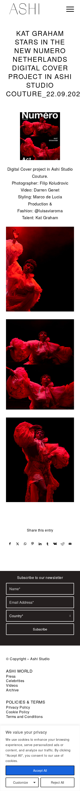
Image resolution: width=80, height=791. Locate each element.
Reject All (57, 782)
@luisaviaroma (49, 210)
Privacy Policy (18, 707)
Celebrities (15, 680)
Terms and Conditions (24, 716)
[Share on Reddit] (62, 544)
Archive (12, 689)
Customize (20, 782)
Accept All (40, 770)
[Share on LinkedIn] (40, 544)
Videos (12, 685)
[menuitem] (68, 9)
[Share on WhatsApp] (25, 544)
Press (11, 676)
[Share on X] (17, 544)
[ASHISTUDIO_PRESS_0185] (40, 136)
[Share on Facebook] (10, 544)
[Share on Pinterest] (32, 544)
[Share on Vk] (55, 544)
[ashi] (33, 9)
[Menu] (68, 9)
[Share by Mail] (70, 544)
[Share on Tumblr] (47, 544)
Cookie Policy (18, 711)
